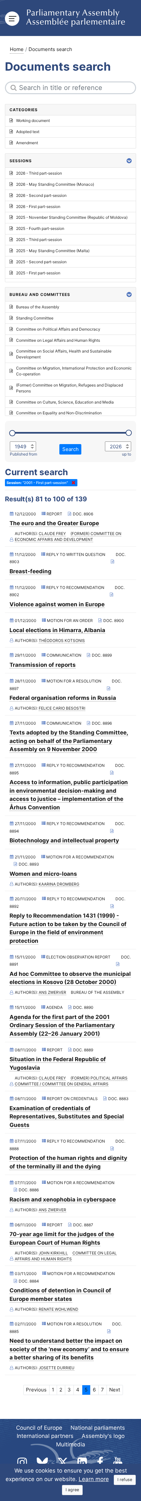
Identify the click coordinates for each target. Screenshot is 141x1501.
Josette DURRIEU (56, 1367)
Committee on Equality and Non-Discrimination (59, 412)
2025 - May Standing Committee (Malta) (53, 250)
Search (70, 449)
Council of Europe (39, 1427)
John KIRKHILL (53, 1253)
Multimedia (70, 1444)
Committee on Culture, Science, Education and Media (65, 402)
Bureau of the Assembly (37, 306)
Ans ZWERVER (52, 992)
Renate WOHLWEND (58, 1309)
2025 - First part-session (38, 272)
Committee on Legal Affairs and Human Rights (58, 340)
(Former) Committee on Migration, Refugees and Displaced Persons (69, 388)
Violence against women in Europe (57, 604)
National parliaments (97, 1427)
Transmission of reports (43, 665)
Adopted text (27, 131)
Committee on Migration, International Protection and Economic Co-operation (74, 371)
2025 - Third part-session (39, 239)
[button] (129, 160)
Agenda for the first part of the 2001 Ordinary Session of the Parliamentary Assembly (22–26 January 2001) (62, 1025)
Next (114, 1390)
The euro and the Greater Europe (54, 523)
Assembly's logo (103, 1436)
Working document (33, 120)
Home (17, 49)
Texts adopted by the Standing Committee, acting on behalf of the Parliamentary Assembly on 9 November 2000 (69, 740)
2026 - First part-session (38, 206)
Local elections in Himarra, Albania (57, 630)
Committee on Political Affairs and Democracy (58, 329)
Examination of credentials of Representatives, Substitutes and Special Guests (67, 1116)
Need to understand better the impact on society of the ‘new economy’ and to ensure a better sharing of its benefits (69, 1349)
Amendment (27, 142)
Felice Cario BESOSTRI (62, 708)
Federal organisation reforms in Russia (63, 698)
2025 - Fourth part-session (40, 228)
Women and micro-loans (43, 874)
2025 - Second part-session (41, 261)
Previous (36, 1390)
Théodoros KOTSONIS (62, 640)
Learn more (94, 1479)
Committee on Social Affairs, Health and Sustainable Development (63, 354)
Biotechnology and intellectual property (64, 840)
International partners (45, 1436)
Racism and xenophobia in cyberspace (63, 1199)
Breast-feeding (30, 571)
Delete (72, 482)
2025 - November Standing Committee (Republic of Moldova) (72, 217)
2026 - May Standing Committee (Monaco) (55, 184)
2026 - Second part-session (41, 195)
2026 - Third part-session (39, 173)
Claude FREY (52, 533)
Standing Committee (34, 318)
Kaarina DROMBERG (59, 884)
